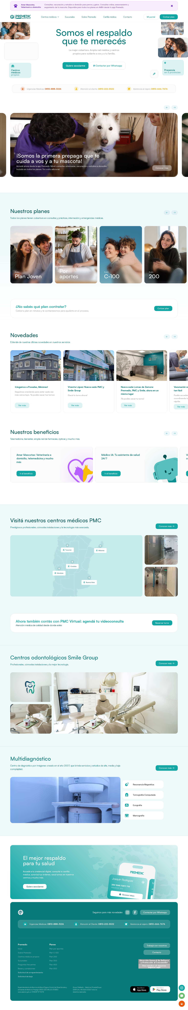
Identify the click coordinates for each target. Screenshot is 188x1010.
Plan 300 (53, 960)
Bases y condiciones (26, 968)
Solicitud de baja (25, 976)
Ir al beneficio (26, 473)
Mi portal (151, 17)
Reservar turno (162, 623)
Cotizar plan (168, 17)
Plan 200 (53, 957)
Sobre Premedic (89, 17)
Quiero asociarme (75, 65)
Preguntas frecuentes (27, 964)
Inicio (20, 949)
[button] (50, 17)
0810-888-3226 (53, 89)
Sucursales (70, 17)
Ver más (22, 405)
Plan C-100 (54, 953)
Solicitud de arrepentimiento (30, 972)
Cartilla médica (109, 17)
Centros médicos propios (28, 957)
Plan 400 (53, 964)
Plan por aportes (56, 949)
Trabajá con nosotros (157, 945)
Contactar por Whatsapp (155, 912)
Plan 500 (53, 968)
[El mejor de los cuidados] (172, 27)
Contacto (127, 17)
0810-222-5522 (106, 89)
